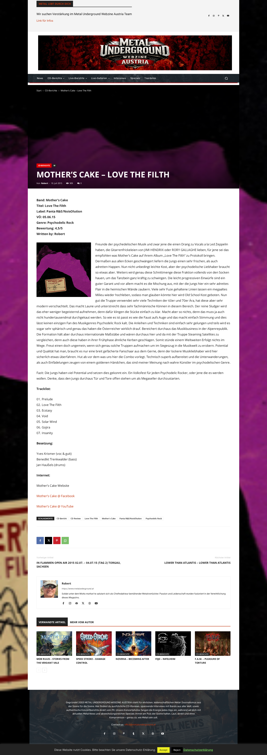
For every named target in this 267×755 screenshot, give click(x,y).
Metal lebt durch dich (55, 3)
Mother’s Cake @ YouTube (55, 506)
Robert (44, 183)
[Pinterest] (218, 15)
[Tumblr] (133, 733)
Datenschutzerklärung (198, 750)
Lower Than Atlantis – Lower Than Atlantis (197, 562)
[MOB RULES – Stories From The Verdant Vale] (54, 643)
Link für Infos (45, 20)
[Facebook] (209, 15)
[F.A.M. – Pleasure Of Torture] (212, 643)
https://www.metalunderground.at (78, 588)
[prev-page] (39, 670)
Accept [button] (163, 749)
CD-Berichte (51, 90)
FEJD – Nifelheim (165, 659)
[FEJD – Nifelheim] (173, 643)
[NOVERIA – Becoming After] (133, 643)
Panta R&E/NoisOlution (131, 518)
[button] (226, 78)
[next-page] (44, 670)
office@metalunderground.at (140, 724)
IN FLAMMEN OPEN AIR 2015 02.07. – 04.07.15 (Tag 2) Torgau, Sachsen (79, 564)
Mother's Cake (109, 518)
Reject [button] (177, 749)
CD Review (76, 518)
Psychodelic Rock (154, 518)
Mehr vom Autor (82, 622)
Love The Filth (91, 518)
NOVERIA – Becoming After (132, 659)
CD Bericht (62, 518)
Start (39, 90)
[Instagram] (213, 15)
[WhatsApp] (65, 540)
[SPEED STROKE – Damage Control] (94, 643)
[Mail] (78, 603)
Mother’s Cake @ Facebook (56, 496)
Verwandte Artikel (52, 622)
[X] (223, 15)
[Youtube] (228, 15)
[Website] (91, 603)
